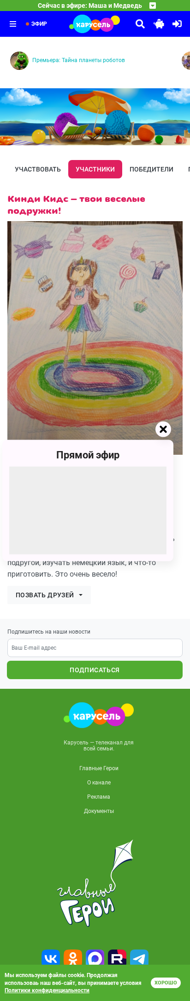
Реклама (98, 797)
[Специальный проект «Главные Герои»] (95, 883)
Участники (95, 169)
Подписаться (94, 670)
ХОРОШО (165, 983)
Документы (99, 811)
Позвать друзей (45, 595)
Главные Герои (99, 768)
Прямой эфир (87, 454)
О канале (99, 782)
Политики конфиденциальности (47, 990)
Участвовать (38, 169)
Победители (151, 169)
